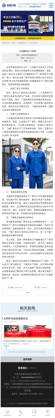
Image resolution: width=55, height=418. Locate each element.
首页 (13, 43)
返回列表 (28, 292)
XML (41, 394)
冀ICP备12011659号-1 (29, 394)
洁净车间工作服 (18, 287)
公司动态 (33, 43)
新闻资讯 (22, 43)
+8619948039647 (28, 377)
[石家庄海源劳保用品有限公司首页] (9, 5)
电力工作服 (43, 287)
